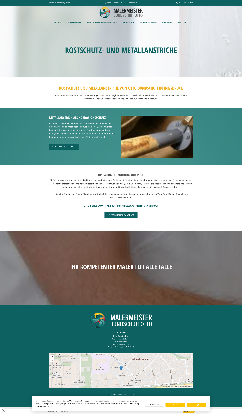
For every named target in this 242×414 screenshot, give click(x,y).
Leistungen (73, 22)
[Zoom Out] (52, 360)
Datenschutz (122, 394)
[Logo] (121, 12)
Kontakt (183, 22)
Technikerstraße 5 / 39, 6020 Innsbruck (122, 3)
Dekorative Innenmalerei (102, 22)
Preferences (154, 405)
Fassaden (128, 22)
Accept (196, 405)
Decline (175, 405)
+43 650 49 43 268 (185, 3)
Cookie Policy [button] (103, 404)
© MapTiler (167, 386)
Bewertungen (148, 22)
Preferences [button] (51, 406)
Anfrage (167, 22)
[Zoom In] (52, 356)
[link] (74, 22)
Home (57, 22)
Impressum (112, 394)
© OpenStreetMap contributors (181, 386)
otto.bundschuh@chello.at (61, 3)
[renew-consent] (3, 411)
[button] (64, 147)
